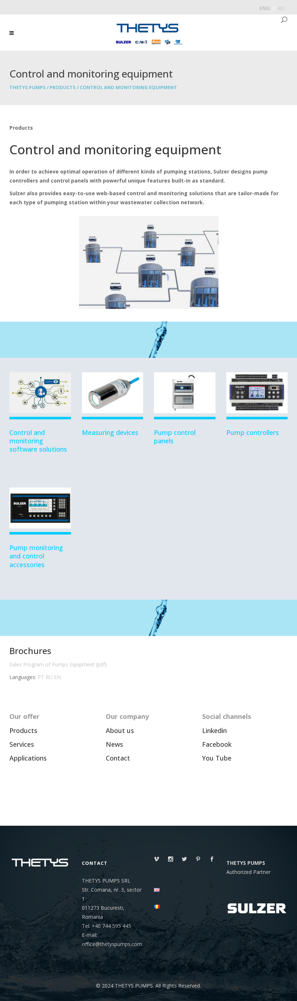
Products (63, 87)
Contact (118, 758)
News (114, 744)
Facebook (216, 744)
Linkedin (214, 730)
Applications (28, 758)
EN (57, 677)
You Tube (216, 758)
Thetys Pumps (27, 87)
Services (21, 744)
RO (281, 8)
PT (41, 677)
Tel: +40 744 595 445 (106, 925)
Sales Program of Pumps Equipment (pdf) (58, 664)
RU (49, 677)
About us (120, 730)
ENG (264, 8)
